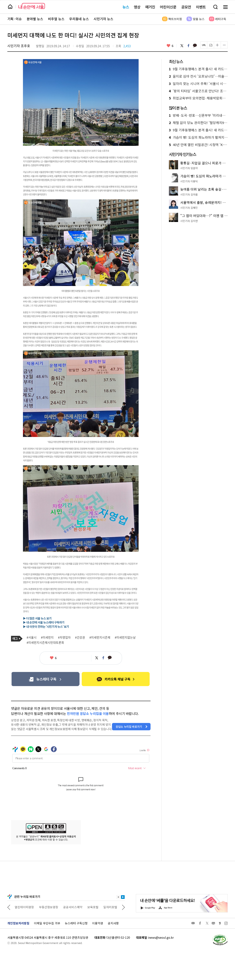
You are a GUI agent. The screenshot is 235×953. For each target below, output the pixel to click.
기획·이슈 (14, 19)
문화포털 (103, 907)
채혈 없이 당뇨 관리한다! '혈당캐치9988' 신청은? (198, 123)
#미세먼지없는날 (125, 637)
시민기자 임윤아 (189, 168)
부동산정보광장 (24, 907)
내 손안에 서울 (31, 6)
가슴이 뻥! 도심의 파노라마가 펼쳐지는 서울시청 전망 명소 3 (198, 137)
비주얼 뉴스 (56, 19)
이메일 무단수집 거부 (47, 923)
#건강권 (80, 637)
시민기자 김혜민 (189, 207)
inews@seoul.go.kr (161, 937)
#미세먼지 (47, 637)
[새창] (45, 679)
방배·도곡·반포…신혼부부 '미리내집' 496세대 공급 (198, 115)
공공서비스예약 (48, 907)
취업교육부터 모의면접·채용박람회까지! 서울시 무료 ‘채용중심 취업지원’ (198, 98)
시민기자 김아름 (189, 194)
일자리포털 (86, 907)
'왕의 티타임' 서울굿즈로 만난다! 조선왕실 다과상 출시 (198, 91)
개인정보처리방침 (18, 923)
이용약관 (97, 923)
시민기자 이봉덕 (189, 181)
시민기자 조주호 (18, 45)
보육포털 (68, 907)
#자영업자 (64, 637)
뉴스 (125, 7)
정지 (118, 897)
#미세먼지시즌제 (99, 637)
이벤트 (201, 7)
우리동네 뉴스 (79, 19)
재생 (123, 897)
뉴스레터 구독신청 (76, 923)
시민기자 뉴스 (103, 19)
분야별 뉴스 (35, 19)
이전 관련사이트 (8, 907)
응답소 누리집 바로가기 (129, 726)
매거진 (150, 7)
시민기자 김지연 (189, 221)
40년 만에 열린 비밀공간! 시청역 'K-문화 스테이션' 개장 (198, 145)
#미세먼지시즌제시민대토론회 (45, 642)
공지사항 (113, 923)
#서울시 (32, 637)
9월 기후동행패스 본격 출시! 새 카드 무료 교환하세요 (198, 69)
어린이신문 (168, 7)
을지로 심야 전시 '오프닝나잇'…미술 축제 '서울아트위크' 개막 (198, 76)
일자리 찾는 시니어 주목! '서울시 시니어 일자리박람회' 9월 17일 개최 (198, 83)
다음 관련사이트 (123, 907)
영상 (137, 7)
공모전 (186, 7)
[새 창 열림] (220, 935)
